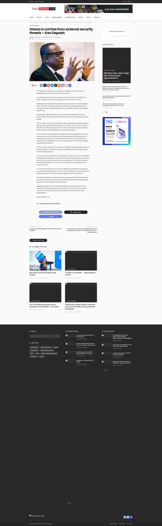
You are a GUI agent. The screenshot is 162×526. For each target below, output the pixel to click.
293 (96, 277)
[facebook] (124, 1)
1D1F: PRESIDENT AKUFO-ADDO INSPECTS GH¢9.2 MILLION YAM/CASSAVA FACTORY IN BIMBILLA (122, 336)
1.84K (60, 309)
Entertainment (57, 17)
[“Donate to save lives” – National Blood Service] (81, 260)
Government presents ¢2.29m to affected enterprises (122, 353)
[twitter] (126, 1)
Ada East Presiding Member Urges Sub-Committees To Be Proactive (85, 344)
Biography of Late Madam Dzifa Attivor (85, 361)
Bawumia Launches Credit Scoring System (42, 274)
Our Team (130, 523)
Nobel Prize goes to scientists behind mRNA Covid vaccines (84, 352)
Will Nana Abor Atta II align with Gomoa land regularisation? (116, 76)
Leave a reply (37, 240)
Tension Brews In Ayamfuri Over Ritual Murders (85, 336)
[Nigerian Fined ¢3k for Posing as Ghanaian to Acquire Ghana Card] (106, 364)
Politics (39, 17)
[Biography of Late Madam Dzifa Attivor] (70, 430)
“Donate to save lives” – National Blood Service (80, 274)
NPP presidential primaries (49, 353)
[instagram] (129, 1)
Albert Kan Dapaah (45, 203)
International (70, 17)
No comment (57, 37)
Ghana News (34, 350)
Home (31, 17)
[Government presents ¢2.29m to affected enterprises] (106, 355)
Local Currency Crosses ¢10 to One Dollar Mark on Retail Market (122, 345)
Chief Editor (34, 278)
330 (96, 311)
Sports (80, 17)
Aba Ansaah (37, 37)
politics (42, 356)
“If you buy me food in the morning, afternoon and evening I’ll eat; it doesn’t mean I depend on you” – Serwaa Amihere (82, 230)
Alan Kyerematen (46, 347)
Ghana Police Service (47, 350)
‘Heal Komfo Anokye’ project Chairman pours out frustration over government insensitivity (80, 306)
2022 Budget (34, 347)
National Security (55, 203)
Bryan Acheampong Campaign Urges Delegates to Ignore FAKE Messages (116, 96)
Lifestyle (97, 17)
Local (47, 17)
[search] (131, 1)
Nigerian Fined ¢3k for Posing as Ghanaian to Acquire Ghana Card (122, 362)
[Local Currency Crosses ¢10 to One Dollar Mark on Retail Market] (106, 347)
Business (34, 268)
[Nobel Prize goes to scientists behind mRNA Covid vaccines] (70, 354)
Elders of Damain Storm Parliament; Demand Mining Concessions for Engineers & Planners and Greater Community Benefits (116, 88)
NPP (37, 353)
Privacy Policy (113, 523)
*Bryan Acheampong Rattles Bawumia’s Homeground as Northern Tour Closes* (113, 104)
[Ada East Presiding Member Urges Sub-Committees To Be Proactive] (70, 346)
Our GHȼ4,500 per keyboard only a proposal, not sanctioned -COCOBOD (44, 305)
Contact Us (122, 523)
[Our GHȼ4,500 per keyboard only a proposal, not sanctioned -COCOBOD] (45, 292)
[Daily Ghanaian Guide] (36, 516)
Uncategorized (35, 25)
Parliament (34, 356)
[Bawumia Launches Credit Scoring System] (45, 260)
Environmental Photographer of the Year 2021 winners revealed (45, 229)
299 (60, 277)
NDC (32, 353)
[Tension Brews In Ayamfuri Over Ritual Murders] (70, 337)
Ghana (56, 347)
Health (88, 17)
